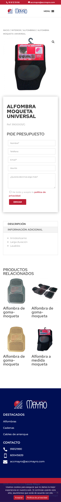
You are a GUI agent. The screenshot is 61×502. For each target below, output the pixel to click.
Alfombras (29, 30)
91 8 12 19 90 (14, 2)
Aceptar (19, 497)
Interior (16, 30)
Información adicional (25, 229)
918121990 (16, 448)
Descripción (17, 223)
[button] (47, 11)
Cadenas (8, 427)
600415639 (16, 455)
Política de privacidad (37, 497)
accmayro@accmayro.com (27, 461)
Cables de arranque (15, 434)
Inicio (6, 30)
